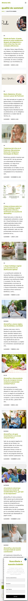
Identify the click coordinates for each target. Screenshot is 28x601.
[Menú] (25, 2)
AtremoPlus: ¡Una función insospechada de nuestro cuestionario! (12, 549)
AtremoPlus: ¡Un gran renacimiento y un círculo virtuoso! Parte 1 (12, 436)
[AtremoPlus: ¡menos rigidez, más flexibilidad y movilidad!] (14, 309)
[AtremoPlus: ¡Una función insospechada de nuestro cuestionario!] (14, 533)
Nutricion (6, 485)
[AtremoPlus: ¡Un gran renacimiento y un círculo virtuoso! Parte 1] (14, 419)
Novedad (6, 321)
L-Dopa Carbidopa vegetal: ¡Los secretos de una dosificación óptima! (13, 267)
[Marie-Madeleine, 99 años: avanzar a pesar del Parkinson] (14, 79)
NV (4, 35)
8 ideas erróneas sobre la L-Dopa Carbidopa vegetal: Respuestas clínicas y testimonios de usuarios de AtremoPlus (13, 209)
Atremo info (6, 3)
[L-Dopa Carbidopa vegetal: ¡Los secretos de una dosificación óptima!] (14, 251)
